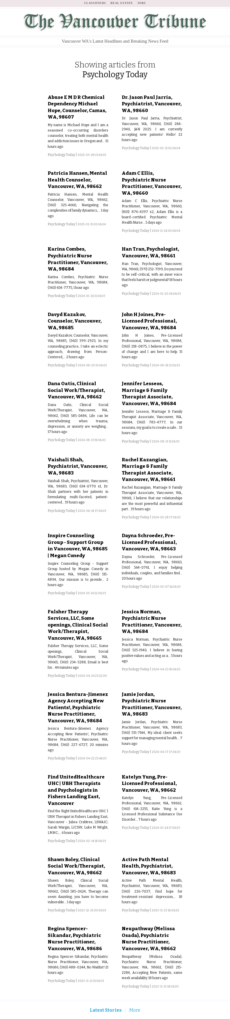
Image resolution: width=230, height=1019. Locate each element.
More (134, 1010)
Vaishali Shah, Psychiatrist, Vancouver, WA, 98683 (77, 466)
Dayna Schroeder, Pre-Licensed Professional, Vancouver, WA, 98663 (149, 542)
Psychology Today (61, 155)
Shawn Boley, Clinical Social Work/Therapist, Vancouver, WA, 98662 (76, 866)
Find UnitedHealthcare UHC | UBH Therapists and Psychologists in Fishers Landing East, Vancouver (76, 790)
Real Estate (122, 2)
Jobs (141, 2)
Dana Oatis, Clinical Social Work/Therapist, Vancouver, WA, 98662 (76, 390)
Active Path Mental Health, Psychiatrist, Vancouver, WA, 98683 (149, 866)
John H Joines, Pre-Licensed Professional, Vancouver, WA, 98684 (149, 321)
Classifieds (95, 2)
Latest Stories (106, 1010)
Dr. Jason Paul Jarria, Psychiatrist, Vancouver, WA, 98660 (151, 103)
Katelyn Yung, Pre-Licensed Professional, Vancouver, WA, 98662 (149, 783)
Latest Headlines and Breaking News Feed (115, 41)
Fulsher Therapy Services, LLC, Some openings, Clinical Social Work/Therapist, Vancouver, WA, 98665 (78, 625)
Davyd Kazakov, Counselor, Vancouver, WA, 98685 (75, 321)
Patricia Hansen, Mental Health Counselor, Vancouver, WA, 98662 (77, 179)
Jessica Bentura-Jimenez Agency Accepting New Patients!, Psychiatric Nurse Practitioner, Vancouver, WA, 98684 (78, 707)
